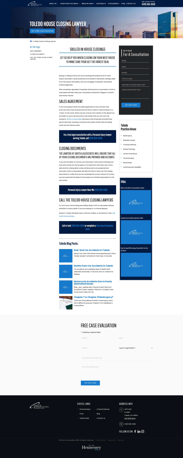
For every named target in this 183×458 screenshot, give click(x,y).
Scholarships (113, 4)
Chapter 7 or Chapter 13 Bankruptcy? (93, 297)
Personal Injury (128, 158)
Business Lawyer (129, 140)
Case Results (101, 4)
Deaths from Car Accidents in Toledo (93, 265)
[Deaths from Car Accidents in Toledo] (65, 271)
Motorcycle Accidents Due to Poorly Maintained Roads (93, 282)
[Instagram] (142, 431)
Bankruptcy (127, 136)
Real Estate (127, 163)
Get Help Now (131, 105)
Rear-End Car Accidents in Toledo (92, 250)
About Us (52, 4)
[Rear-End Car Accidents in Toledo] (65, 255)
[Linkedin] (138, 431)
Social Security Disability (132, 167)
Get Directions (129, 418)
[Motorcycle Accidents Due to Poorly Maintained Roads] (65, 287)
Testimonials (84, 418)
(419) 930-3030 (148, 4)
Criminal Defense (129, 145)
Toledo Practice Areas (69, 4)
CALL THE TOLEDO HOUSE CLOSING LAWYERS (41, 58)
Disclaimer (112, 440)
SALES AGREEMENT (36, 51)
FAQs (123, 4)
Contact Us (131, 4)
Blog (98, 414)
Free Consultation (148, 1)
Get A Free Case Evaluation (42, 31)
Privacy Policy (101, 440)
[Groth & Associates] (35, 3)
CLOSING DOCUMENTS (37, 54)
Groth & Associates (74, 119)
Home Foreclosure (130, 154)
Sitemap (121, 440)
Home (31, 41)
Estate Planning (129, 149)
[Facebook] (134, 431)
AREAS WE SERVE (87, 4)
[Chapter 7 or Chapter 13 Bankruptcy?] (65, 302)
